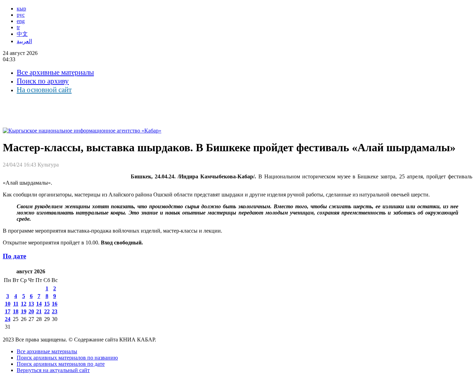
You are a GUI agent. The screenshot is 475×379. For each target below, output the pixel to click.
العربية (24, 41)
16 (54, 304)
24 (7, 319)
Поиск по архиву (43, 81)
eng (21, 21)
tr (18, 27)
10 (7, 304)
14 (39, 304)
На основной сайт (44, 90)
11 (15, 304)
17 (7, 311)
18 (15, 311)
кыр (21, 8)
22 (47, 311)
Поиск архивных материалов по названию (67, 358)
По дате (14, 256)
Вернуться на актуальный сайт (53, 370)
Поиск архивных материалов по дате (61, 364)
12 (23, 304)
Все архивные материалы (55, 72)
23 (54, 311)
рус (21, 15)
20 (31, 311)
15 (47, 304)
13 (31, 304)
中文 (22, 34)
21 (39, 311)
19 (23, 311)
